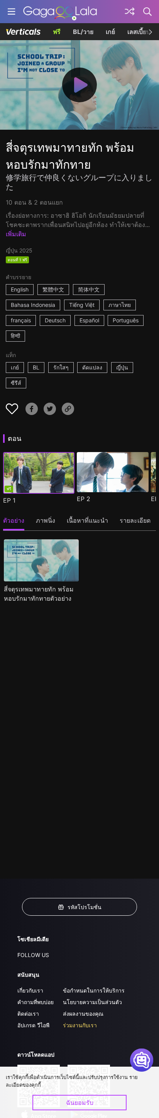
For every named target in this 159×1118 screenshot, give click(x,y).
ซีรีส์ (16, 382)
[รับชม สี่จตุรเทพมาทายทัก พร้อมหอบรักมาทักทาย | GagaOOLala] (60, 11)
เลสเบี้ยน (139, 32)
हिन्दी (15, 335)
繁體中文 (53, 289)
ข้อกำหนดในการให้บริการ (94, 990)
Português (126, 320)
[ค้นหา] (147, 11)
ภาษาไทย (119, 305)
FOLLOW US (33, 955)
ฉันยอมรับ (79, 1102)
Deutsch (55, 320)
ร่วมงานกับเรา (80, 1025)
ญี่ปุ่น (122, 367)
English (20, 289)
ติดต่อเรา (28, 1013)
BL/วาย (83, 32)
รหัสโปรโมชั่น (84, 907)
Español (89, 320)
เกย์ (110, 32)
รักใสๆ (61, 367)
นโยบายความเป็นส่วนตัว (92, 1002)
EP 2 (83, 499)
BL (36, 367)
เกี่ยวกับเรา (30, 990)
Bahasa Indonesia (33, 305)
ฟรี (57, 32)
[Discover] (130, 11)
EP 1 (9, 500)
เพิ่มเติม (16, 234)
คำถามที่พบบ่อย (35, 1002)
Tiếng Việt (82, 305)
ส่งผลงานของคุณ (83, 1013)
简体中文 (89, 289)
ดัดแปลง (92, 367)
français (21, 320)
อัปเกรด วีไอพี (33, 1025)
